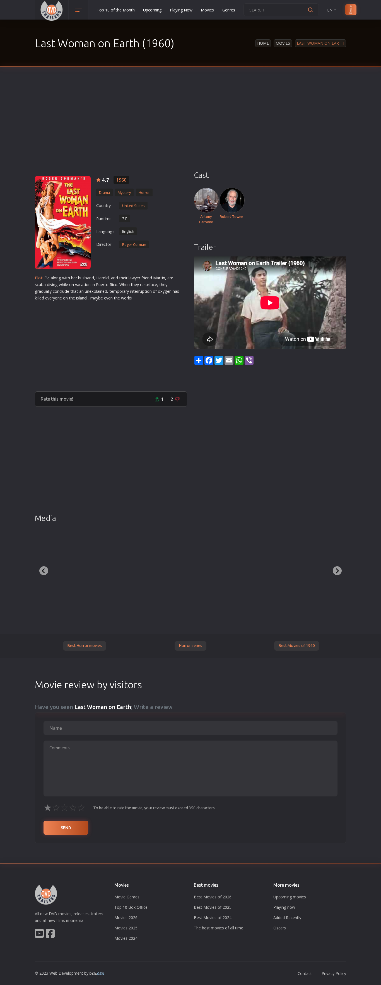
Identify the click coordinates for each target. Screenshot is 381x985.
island (81, 298)
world (126, 298)
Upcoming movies (289, 897)
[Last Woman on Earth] (63, 222)
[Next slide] (337, 570)
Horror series (190, 645)
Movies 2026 (126, 917)
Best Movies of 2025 (213, 907)
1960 (121, 180)
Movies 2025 (126, 928)
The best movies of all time (218, 928)
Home (263, 43)
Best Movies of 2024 (213, 917)
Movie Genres (126, 897)
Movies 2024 (126, 938)
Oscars (279, 928)
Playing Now (181, 10)
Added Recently (287, 917)
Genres (228, 10)
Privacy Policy (334, 973)
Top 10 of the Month (116, 10)
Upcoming (152, 10)
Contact (305, 973)
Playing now (284, 907)
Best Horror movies (84, 645)
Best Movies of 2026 (213, 897)
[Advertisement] (190, 128)
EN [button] (329, 10)
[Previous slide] (43, 570)
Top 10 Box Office (131, 907)
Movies (207, 10)
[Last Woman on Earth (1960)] (71, 569)
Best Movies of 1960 (296, 645)
